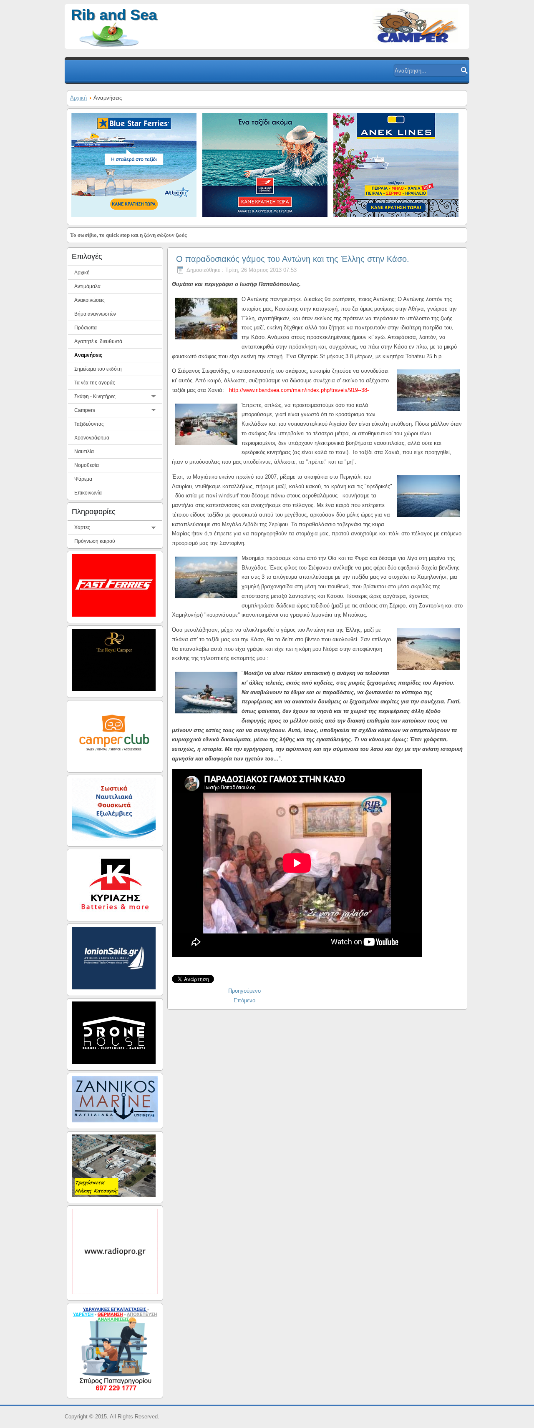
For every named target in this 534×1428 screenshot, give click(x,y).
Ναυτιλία (84, 451)
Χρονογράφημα (91, 438)
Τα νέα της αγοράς (94, 383)
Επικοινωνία (88, 493)
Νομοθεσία (86, 465)
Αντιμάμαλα (87, 286)
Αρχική (78, 98)
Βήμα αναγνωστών (95, 314)
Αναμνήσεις (88, 355)
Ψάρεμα (83, 479)
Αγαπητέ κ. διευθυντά (98, 341)
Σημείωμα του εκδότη (98, 369)
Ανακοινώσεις (89, 300)
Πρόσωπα (85, 328)
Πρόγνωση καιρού (94, 541)
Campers (84, 410)
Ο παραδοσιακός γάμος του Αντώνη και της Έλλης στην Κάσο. (292, 259)
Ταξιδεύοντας (89, 424)
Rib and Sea (114, 14)
